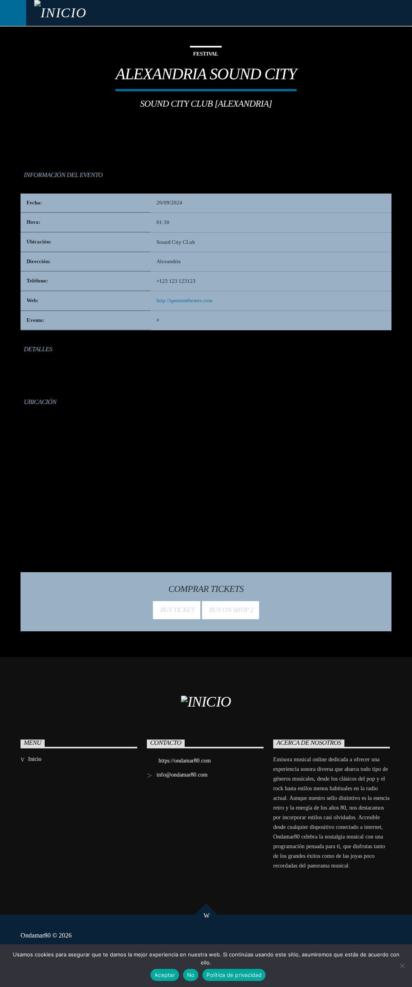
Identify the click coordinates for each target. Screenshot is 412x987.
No (191, 975)
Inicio (34, 759)
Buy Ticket (177, 609)
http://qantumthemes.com (184, 300)
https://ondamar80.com (185, 761)
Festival (205, 54)
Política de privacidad (234, 975)
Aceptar (164, 975)
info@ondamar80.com (182, 775)
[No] (402, 966)
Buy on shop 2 (230, 609)
